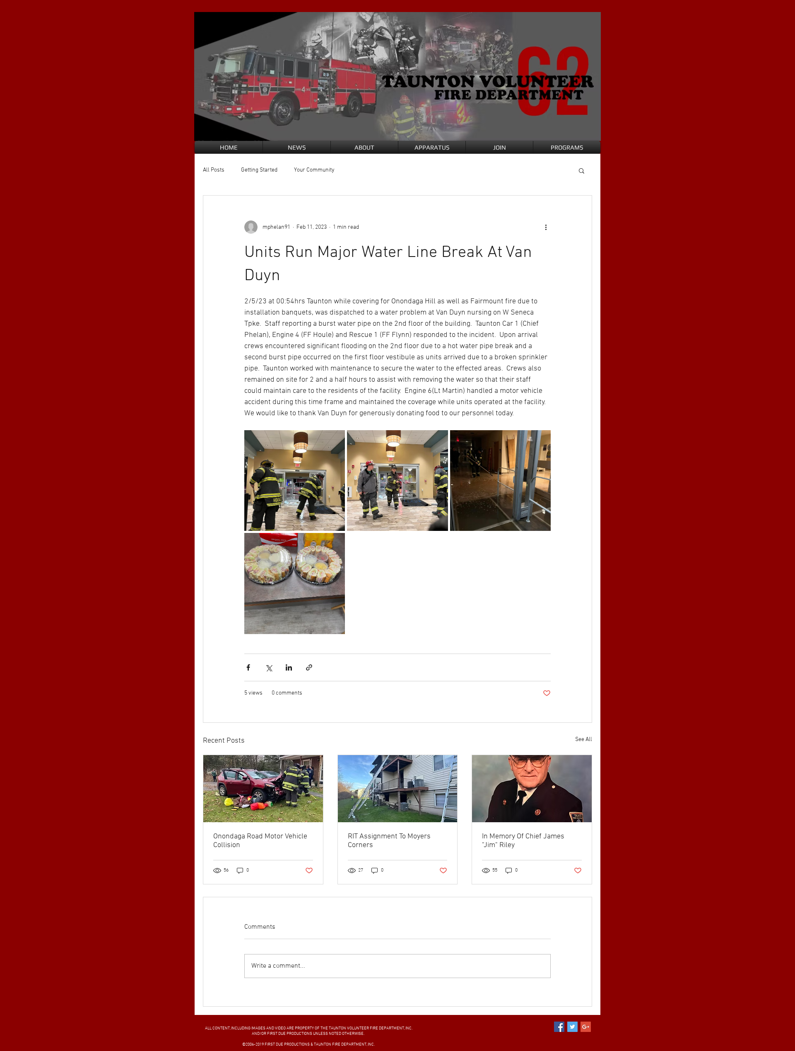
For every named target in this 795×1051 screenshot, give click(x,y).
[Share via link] (309, 667)
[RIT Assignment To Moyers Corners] (398, 788)
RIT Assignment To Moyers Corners (389, 841)
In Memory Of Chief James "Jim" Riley (523, 841)
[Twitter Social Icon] (572, 1027)
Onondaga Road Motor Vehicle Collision (260, 841)
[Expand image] (294, 480)
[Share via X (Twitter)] (268, 667)
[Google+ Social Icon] (586, 1027)
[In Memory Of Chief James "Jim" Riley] (532, 788)
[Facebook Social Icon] (559, 1027)
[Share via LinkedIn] (289, 667)
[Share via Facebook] (248, 667)
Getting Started (259, 170)
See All (583, 739)
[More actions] (546, 227)
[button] (581, 170)
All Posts (213, 170)
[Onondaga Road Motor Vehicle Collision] (263, 788)
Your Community (314, 170)
